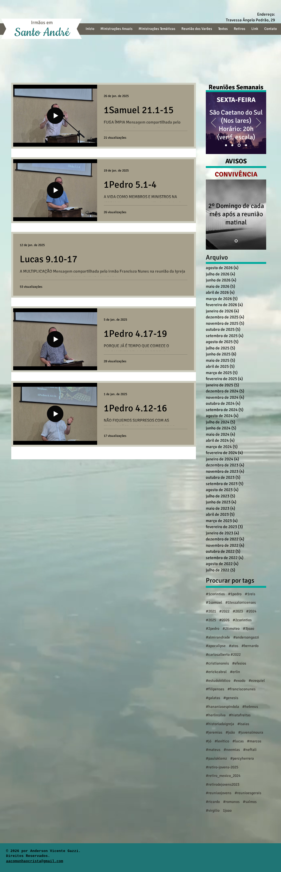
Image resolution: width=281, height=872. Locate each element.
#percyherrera (242, 758)
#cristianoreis (217, 663)
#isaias (243, 724)
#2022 (224, 611)
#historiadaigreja (220, 724)
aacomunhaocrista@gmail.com (34, 861)
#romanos (231, 801)
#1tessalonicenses (240, 602)
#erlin (235, 671)
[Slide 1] (226, 145)
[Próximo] (258, 123)
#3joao (248, 628)
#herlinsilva (216, 715)
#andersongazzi (246, 637)
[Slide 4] (240, 145)
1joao (227, 810)
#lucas (238, 741)
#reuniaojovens (218, 793)
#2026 (224, 620)
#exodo (239, 680)
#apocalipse (216, 645)
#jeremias (214, 732)
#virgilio (213, 810)
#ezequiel (257, 680)
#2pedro (212, 628)
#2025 (211, 620)
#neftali (250, 749)
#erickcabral (216, 671)
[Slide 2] (233, 145)
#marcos (254, 741)
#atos (233, 645)
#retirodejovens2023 (222, 784)
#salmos (250, 801)
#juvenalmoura (250, 732)
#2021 (211, 611)
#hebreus (250, 706)
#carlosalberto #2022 (223, 654)
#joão (230, 732)
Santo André (41, 33)
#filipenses (215, 689)
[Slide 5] (246, 145)
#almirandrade (218, 637)
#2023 (238, 611)
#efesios (239, 663)
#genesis (230, 698)
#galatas (213, 698)
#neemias (232, 749)
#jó (208, 741)
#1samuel (214, 602)
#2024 (251, 611)
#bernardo (249, 645)
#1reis (250, 594)
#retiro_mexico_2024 (223, 775)
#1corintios (215, 594)
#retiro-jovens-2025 (222, 767)
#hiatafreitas (240, 715)
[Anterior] (213, 123)
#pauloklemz (216, 758)
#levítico (222, 741)
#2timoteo (231, 628)
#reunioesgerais (248, 793)
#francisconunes (241, 689)
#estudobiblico (218, 680)
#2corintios (242, 620)
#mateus (213, 749)
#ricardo (213, 801)
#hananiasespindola (222, 706)
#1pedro (234, 594)
